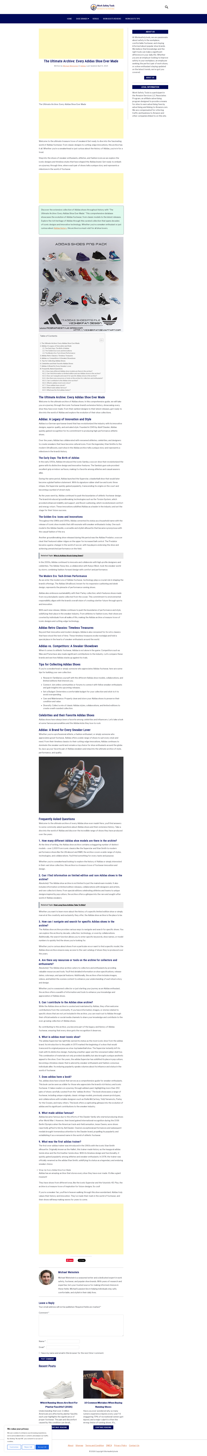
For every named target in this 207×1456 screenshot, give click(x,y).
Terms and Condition (94, 1445)
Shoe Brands (81, 19)
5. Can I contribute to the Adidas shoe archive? (61, 380)
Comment (44, 1313)
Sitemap (79, 1445)
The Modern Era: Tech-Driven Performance (60, 353)
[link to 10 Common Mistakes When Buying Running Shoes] (103, 1385)
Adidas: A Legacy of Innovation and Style (56, 346)
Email (42, 1347)
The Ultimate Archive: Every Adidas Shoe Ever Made (60, 343)
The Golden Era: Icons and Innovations (58, 351)
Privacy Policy (120, 1445)
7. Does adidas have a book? (55, 385)
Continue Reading (59, 1427)
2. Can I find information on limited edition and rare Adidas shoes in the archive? (73, 373)
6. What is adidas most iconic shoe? (58, 383)
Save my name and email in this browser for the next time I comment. (72, 1353)
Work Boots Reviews (112, 19)
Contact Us (134, 1445)
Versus (96, 19)
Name (42, 1341)
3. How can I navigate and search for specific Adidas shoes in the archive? (71, 376)
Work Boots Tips (132, 19)
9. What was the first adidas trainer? (58, 390)
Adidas (83, 66)
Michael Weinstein (70, 66)
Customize (14, 1447)
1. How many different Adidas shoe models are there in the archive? (68, 371)
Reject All (28, 1447)
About (70, 1445)
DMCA (109, 1445)
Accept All (42, 1447)
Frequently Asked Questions (52, 369)
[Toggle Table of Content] (100, 340)
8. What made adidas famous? (56, 388)
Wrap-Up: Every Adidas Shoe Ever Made (55, 1170)
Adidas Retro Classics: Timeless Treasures (57, 356)
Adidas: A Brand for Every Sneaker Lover (56, 366)
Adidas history (60, 228)
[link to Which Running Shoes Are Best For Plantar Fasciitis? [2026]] (59, 1385)
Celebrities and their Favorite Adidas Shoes (57, 363)
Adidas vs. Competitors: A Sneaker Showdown (58, 358)
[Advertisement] (81, 44)
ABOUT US (150, 78)
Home (69, 19)
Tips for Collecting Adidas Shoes (53, 361)
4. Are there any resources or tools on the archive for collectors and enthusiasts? (74, 378)
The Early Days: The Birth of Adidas (57, 348)
